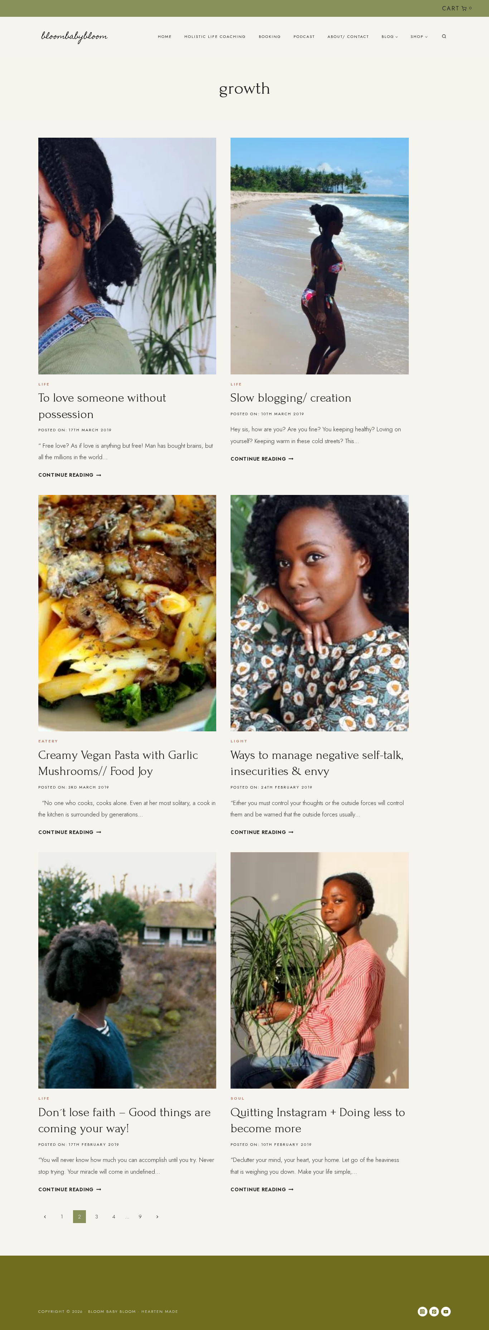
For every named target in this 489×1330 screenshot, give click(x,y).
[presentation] (127, 256)
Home (165, 36)
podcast (304, 36)
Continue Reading (69, 474)
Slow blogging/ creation (291, 398)
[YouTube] (410, 8)
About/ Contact (348, 36)
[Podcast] (422, 8)
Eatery (48, 741)
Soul (238, 1098)
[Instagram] (398, 8)
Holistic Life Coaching (215, 36)
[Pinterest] (434, 1311)
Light (239, 741)
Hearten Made (159, 1311)
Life (44, 384)
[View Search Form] (444, 36)
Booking (270, 36)
